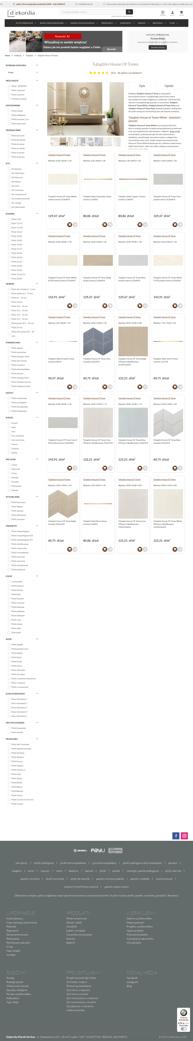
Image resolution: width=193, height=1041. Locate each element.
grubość (10, 284)
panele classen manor (117, 886)
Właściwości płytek (17, 986)
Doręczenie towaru (17, 934)
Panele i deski (74, 922)
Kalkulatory (13, 998)
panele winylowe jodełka (110, 878)
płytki (103, 871)
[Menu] (188, 1009)
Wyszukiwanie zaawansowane (122, 16)
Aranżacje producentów (140, 938)
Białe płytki (175, 131)
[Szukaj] (129, 11)
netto (59, 871)
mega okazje (12, 81)
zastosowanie (13, 105)
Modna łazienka (75, 1010)
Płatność (11, 926)
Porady (10, 978)
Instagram (132, 982)
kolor (9, 576)
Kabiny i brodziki (75, 930)
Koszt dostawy (14, 918)
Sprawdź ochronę (157, 47)
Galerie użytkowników (139, 918)
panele (116, 871)
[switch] (184, 1029)
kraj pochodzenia (15, 723)
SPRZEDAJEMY (107, 23)
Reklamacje (12, 938)
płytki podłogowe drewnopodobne (142, 863)
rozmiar (10, 214)
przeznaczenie (13, 130)
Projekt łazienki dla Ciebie (81, 978)
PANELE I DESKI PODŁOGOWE (52, 23)
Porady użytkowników (18, 994)
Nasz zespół (13, 950)
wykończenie (12, 497)
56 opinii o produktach (130, 72)
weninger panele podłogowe (142, 871)
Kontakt (11, 954)
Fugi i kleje (12, 1002)
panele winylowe (30, 878)
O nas (9, 946)
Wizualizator (134, 942)
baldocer (74, 871)
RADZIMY (142, 23)
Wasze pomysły (135, 922)
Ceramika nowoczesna (79, 934)
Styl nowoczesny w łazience (82, 998)
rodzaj (9, 418)
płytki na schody (55, 878)
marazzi (45, 871)
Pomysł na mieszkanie (78, 986)
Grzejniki (71, 926)
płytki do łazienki (80, 878)
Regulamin (12, 930)
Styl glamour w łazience (80, 1006)
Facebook (132, 978)
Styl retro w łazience (78, 990)
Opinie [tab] (169, 85)
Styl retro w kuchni (77, 994)
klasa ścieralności (15, 694)
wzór (9, 639)
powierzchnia (13, 342)
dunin (31, 871)
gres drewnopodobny (104, 863)
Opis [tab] (142, 85)
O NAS (172, 23)
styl (8, 163)
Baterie (70, 942)
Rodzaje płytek (14, 982)
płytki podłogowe (44, 863)
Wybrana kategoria (16, 65)
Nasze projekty (135, 930)
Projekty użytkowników (140, 926)
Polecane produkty (137, 934)
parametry (11, 526)
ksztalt (9, 393)
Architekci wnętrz (76, 982)
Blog (129, 986)
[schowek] (75, 224)
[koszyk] (69, 224)
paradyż (172, 863)
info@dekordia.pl (68, 4)
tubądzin (17, 871)
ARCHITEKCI (158, 23)
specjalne (11, 459)
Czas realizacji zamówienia (21, 922)
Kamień (70, 938)
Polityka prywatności (18, 942)
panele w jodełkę (139, 878)
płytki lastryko (173, 871)
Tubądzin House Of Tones (59, 155)
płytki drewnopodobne (73, 863)
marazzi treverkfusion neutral (81, 886)
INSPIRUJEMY (125, 23)
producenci (12, 739)
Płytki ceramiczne (24, 23)
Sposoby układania (16, 990)
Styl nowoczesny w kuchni (81, 1002)
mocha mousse (164, 878)
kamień (89, 871)
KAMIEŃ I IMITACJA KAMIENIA (83, 23)
